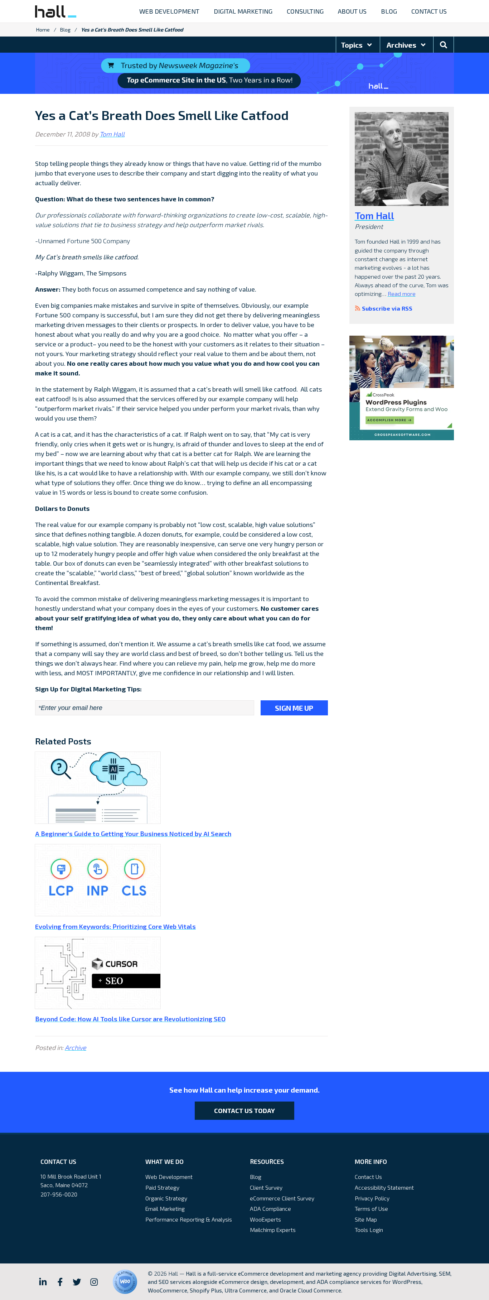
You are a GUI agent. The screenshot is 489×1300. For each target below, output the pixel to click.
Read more (402, 293)
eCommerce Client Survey (282, 1198)
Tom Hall (112, 134)
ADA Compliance (270, 1208)
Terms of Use (371, 1208)
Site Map (366, 1219)
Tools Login (369, 1229)
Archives (402, 44)
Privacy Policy (372, 1198)
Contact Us (368, 1176)
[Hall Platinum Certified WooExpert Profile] (125, 1282)
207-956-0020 (58, 1194)
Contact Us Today (244, 1110)
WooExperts (265, 1219)
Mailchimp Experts (273, 1229)
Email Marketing (165, 1208)
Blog (65, 30)
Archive (75, 1047)
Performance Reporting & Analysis (188, 1219)
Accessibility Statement (384, 1187)
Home (43, 30)
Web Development (169, 1176)
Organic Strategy (166, 1198)
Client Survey (266, 1187)
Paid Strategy (162, 1187)
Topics (352, 44)
